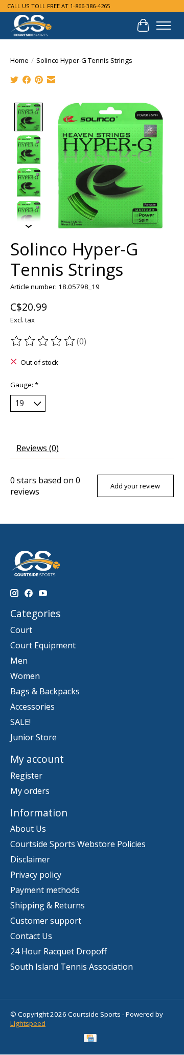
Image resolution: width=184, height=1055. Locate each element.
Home (19, 60)
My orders (30, 790)
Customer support (45, 920)
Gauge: (24, 384)
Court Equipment (43, 645)
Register (26, 775)
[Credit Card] (90, 1039)
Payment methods (45, 890)
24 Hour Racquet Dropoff (58, 951)
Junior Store (33, 737)
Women (25, 676)
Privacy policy (35, 874)
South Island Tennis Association (71, 966)
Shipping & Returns (47, 905)
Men (19, 660)
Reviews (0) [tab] (37, 448)
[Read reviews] (43, 341)
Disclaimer (30, 859)
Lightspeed (27, 1023)
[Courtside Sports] (31, 25)
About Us (28, 828)
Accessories (32, 706)
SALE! (20, 722)
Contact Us (31, 936)
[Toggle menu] (163, 25)
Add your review (135, 485)
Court (21, 630)
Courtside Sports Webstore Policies (78, 844)
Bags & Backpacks (45, 691)
